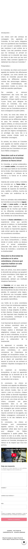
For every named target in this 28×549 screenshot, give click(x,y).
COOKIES (9, 530)
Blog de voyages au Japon (10, 537)
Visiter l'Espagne (20, 539)
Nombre (4, 487)
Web (2, 503)
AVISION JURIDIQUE (19, 532)
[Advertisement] (14, 16)
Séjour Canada (11, 539)
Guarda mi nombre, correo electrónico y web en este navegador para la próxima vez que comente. (14, 514)
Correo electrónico (7, 495)
